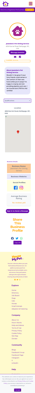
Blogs (14, 350)
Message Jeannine (17, 52)
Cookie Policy (17, 333)
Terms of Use (16, 328)
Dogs (13, 298)
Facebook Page (17, 355)
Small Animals (17, 306)
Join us (30, 10)
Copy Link (17, 242)
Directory (15, 293)
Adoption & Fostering (19, 309)
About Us (15, 320)
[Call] (20, 57)
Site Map (15, 336)
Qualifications (9, 100)
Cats (13, 301)
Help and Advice (18, 325)
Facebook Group (18, 352)
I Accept (17, 390)
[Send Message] (15, 57)
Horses (14, 303)
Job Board (15, 295)
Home (14, 290)
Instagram (15, 358)
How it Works (17, 323)
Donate (14, 338)
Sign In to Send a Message (17, 211)
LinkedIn (15, 363)
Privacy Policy (17, 331)
